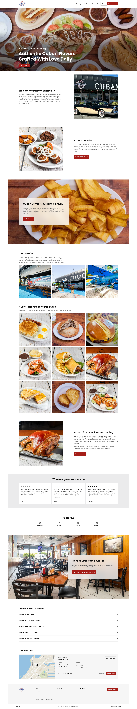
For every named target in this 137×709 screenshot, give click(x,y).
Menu (71, 4)
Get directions (110, 658)
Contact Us (95, 4)
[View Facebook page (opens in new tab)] (17, 707)
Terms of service (40, 699)
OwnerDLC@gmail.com (82, 667)
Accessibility (49, 699)
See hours (101, 673)
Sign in (104, 4)
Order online (111, 673)
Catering (78, 4)
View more (57, 497)
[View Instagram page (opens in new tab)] (20, 707)
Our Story (86, 4)
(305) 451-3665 (80, 665)
